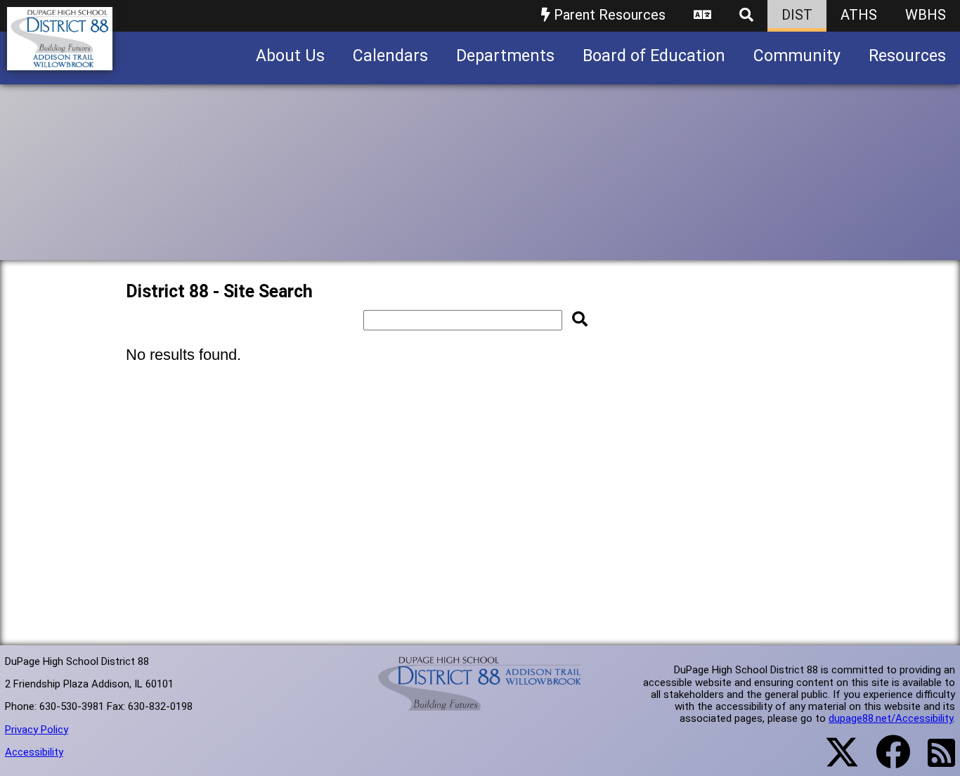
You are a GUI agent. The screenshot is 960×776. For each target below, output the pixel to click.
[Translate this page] (702, 16)
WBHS (925, 14)
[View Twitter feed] (834, 760)
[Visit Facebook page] (884, 760)
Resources (907, 55)
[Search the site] (746, 16)
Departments (505, 55)
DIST (796, 14)
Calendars (390, 55)
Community (797, 55)
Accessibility (34, 752)
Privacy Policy (36, 729)
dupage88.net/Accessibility (891, 718)
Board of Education (654, 55)
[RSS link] (934, 761)
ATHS (859, 14)
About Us (290, 55)
